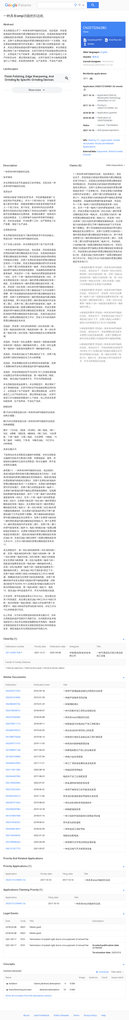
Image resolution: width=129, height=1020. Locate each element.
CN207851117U (13, 723)
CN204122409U (13, 697)
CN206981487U (13, 829)
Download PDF (94, 40)
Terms (76, 1015)
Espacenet (102, 151)
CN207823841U (13, 710)
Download (103, 972)
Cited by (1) (93, 140)
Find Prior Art (115, 40)
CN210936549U (13, 783)
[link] (11, 983)
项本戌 (95, 57)
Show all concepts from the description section (29, 995)
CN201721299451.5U (16, 880)
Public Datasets (61, 1015)
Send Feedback (41, 1015)
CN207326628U (13, 717)
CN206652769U (13, 763)
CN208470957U (13, 730)
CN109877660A (13, 737)
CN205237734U (13, 691)
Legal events (106, 140)
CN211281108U (13, 769)
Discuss (87, 154)
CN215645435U (13, 835)
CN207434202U (13, 822)
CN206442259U (13, 776)
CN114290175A (13, 652)
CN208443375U (13, 704)
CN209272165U (13, 802)
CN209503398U (13, 809)
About (26, 1015)
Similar (90, 44)
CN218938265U (13, 842)
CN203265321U (13, 796)
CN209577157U (13, 743)
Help (103, 1015)
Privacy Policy (90, 1015)
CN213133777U (13, 848)
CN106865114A (13, 750)
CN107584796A (13, 815)
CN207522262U (13, 789)
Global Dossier (115, 151)
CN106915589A (13, 756)
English (104, 52)
